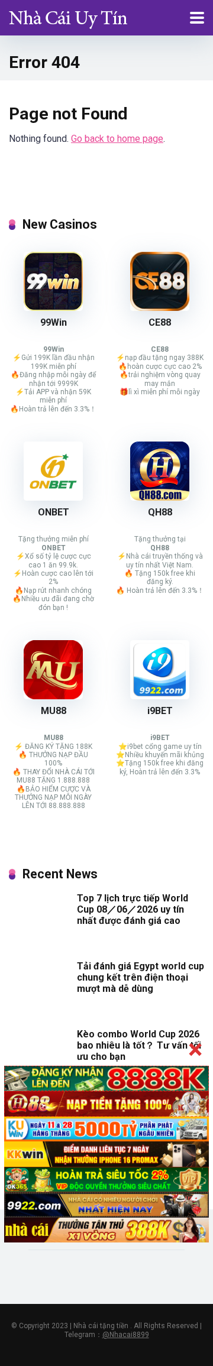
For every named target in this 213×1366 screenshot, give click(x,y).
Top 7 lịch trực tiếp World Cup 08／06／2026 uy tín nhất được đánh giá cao (132, 909)
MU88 (53, 710)
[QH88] (159, 497)
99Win (53, 322)
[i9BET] (159, 696)
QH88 (160, 512)
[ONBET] (53, 497)
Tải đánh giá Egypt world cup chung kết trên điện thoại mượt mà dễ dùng (140, 977)
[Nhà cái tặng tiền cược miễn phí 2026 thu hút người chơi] (68, 16)
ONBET (53, 512)
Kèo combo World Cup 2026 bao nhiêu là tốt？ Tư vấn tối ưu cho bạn (139, 1045)
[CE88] (159, 307)
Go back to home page (117, 138)
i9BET (160, 710)
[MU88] (53, 696)
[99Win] (53, 307)
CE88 (160, 322)
